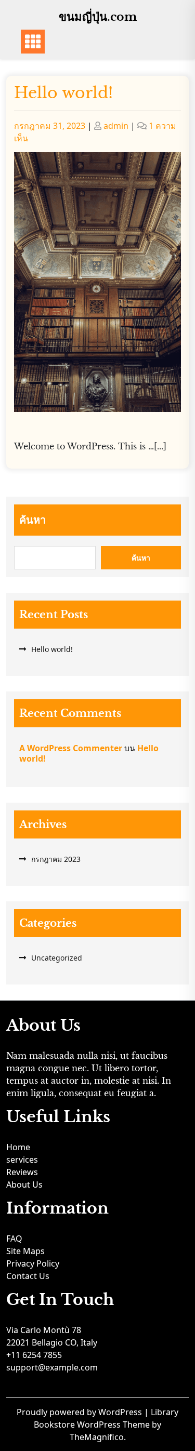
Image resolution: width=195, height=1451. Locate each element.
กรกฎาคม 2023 (56, 859)
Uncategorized (56, 958)
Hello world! (63, 92)
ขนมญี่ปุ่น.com (98, 17)
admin (115, 125)
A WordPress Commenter (70, 748)
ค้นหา (32, 520)
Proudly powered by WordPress (80, 1412)
